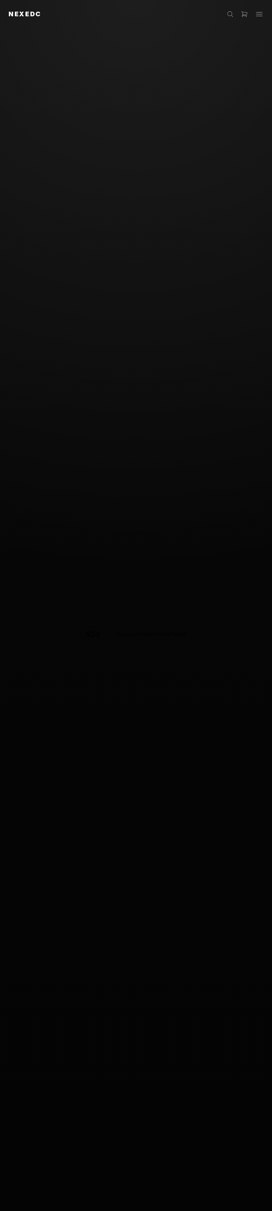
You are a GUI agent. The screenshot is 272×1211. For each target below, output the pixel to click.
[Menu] (259, 14)
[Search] (230, 14)
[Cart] (244, 14)
